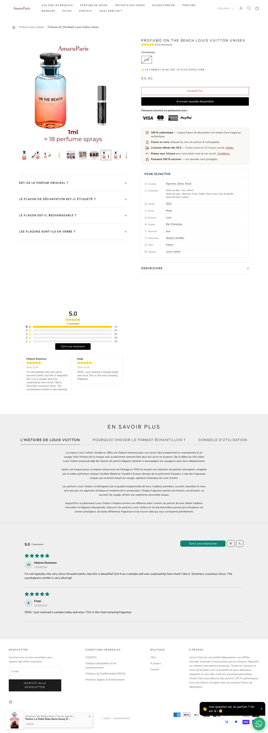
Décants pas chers (130, 5)
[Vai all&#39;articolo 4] (59, 155)
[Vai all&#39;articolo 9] (117, 155)
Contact (85, 10)
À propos (155, 663)
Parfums (189, 5)
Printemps (176, 224)
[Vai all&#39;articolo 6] (82, 155)
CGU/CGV (91, 657)
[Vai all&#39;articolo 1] (24, 155)
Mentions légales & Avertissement (105, 679)
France (169, 244)
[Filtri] (231, 543)
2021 (169, 203)
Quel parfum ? (111, 10)
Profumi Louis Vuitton (31, 27)
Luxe (168, 217)
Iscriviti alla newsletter (35, 685)
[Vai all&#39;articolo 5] (71, 155)
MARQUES (48, 10)
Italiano (223, 8)
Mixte (169, 210)
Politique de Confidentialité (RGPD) (105, 673)
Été (168, 224)
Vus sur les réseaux (57, 5)
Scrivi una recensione (203, 544)
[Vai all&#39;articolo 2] (36, 155)
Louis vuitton (173, 251)
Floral (188, 183)
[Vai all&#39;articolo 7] (94, 155)
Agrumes (171, 183)
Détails (230, 147)
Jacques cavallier (175, 238)
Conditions (223, 153)
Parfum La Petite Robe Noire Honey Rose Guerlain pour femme (48, 718)
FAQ (153, 657)
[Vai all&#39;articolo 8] (106, 155)
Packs (67, 10)
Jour (168, 231)
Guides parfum (163, 5)
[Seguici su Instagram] (10, 702)
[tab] (50, 441)
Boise (181, 183)
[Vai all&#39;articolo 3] (47, 155)
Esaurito (195, 91)
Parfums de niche (94, 5)
